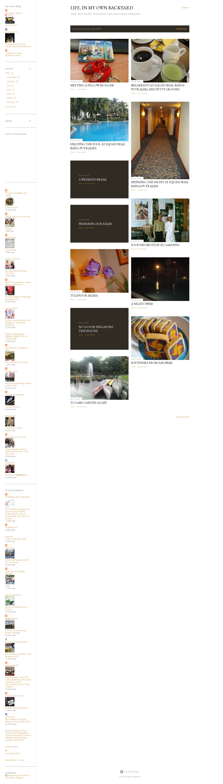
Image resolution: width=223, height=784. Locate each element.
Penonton (9, 548)
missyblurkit (10, 416)
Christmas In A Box (13, 428)
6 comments (81, 152)
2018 (7, 586)
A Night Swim (142, 304)
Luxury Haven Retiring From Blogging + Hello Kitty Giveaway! (18, 322)
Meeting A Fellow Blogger (92, 85)
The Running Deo (13, 595)
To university (10, 250)
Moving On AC (11, 665)
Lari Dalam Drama (13, 13)
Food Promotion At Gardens (155, 245)
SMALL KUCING (12, 259)
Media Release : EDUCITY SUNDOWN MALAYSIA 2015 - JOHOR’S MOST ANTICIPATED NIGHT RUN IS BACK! (18, 682)
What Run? (10, 717)
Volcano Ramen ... (13, 407)
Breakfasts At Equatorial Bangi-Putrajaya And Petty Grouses (158, 87)
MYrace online (11, 747)
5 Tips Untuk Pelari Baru (15, 539)
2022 (9, 73)
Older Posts (182, 417)
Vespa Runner (11, 618)
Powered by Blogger (132, 772)
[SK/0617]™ (10, 463)
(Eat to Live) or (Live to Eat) (17, 216)
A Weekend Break (92, 179)
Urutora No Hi (11, 32)
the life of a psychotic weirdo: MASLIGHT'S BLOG (18, 283)
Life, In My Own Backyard (101, 8)
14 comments (82, 89)
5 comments (89, 228)
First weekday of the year (16, 362)
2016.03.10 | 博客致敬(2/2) (16, 475)
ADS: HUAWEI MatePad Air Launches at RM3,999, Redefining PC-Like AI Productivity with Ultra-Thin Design (17, 514)
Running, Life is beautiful (16, 642)
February (12, 102)
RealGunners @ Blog (14, 334)
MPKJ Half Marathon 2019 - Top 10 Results (17, 561)
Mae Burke (137, 777)
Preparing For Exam (95, 224)
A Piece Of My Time (14, 696)
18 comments (82, 407)
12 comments (142, 190)
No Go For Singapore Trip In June (96, 329)
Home (73, 14)
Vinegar (8, 229)
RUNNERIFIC (11, 527)
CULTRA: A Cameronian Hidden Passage (15, 631)
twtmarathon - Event (14, 760)
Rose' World (10, 238)
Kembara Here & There (15, 437)
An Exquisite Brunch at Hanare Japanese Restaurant (18, 45)
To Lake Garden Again (88, 403)
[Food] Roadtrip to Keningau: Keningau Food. (18, 298)
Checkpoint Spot (12, 753)
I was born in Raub (13, 53)
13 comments (142, 93)
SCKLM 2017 (11, 25)
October (12, 81)
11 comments (81, 299)
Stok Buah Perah (12, 55)
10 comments (142, 308)
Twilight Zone (11, 371)
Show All (181, 29)
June (10, 90)
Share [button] (72, 89)
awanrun (9, 536)
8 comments (142, 249)
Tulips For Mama (84, 295)
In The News (99, 14)
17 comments (90, 183)
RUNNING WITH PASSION (17, 497)
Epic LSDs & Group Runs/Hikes (124, 14)
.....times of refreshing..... (15, 395)
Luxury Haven (11, 308)
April (10, 94)
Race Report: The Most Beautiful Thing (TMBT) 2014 (18, 720)
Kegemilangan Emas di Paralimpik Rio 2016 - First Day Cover (16, 451)
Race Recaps (85, 14)
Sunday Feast (11, 207)
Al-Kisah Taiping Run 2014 (16, 708)
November (13, 77)
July (10, 85)
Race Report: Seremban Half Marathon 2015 (18, 655)
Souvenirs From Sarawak (151, 363)
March (11, 98)
